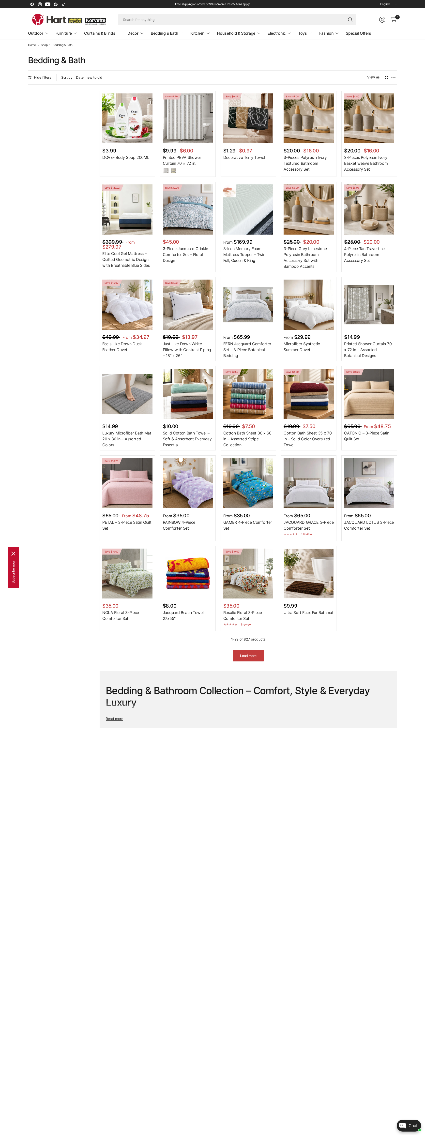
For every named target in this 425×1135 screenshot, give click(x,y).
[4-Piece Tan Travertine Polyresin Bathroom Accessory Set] (369, 209)
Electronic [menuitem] (277, 33)
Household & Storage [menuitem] (236, 33)
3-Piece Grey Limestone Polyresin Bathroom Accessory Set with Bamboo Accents (305, 257)
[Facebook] (32, 4)
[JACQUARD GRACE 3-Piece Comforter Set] (309, 483)
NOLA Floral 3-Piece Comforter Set (120, 615)
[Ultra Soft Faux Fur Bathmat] (309, 574)
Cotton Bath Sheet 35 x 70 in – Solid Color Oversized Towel (308, 439)
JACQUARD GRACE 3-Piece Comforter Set (309, 525)
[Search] (350, 19)
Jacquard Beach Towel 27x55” (183, 615)
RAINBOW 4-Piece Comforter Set (179, 525)
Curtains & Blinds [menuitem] (99, 33)
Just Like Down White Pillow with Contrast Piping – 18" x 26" (187, 349)
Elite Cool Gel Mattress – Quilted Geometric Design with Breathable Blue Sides (126, 259)
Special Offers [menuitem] (358, 33)
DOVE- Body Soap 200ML (125, 157)
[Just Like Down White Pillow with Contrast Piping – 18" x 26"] (188, 305)
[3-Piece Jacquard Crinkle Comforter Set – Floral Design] (188, 209)
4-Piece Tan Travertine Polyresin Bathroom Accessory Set (364, 254)
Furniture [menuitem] (64, 33)
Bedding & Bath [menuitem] (164, 33)
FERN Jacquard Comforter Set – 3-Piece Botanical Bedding (247, 349)
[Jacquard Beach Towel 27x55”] (188, 574)
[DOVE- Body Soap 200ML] (127, 118)
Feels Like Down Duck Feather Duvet (122, 346)
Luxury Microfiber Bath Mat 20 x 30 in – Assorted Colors (126, 439)
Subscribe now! (13, 571)
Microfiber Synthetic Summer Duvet (302, 346)
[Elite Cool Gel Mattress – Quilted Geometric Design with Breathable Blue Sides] (127, 209)
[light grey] (166, 171)
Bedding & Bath (62, 45)
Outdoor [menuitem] (35, 33)
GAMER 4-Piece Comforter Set (247, 525)
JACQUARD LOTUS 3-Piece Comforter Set (369, 525)
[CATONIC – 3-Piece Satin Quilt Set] (369, 394)
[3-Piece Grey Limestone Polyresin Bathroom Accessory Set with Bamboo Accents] (309, 209)
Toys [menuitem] (302, 33)
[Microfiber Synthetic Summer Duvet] (309, 305)
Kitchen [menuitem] (197, 33)
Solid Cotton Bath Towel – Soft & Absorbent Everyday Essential (187, 439)
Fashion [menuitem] (326, 33)
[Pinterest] (56, 4)
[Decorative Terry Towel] (248, 118)
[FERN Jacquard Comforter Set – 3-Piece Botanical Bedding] (248, 305)
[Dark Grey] (173, 171)
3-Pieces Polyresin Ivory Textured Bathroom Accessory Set (305, 163)
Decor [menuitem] (132, 33)
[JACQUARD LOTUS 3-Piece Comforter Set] (369, 483)
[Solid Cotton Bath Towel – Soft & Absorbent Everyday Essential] (188, 394)
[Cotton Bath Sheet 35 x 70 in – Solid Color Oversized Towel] (309, 394)
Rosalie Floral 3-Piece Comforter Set (242, 615)
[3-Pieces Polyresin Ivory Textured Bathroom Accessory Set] (309, 118)
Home (32, 45)
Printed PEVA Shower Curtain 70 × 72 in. (182, 160)
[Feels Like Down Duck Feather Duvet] (127, 305)
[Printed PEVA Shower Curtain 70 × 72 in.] (188, 118)
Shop (44, 45)
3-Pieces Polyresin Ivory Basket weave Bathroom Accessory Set (366, 163)
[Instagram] (40, 4)
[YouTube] (48, 4)
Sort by (67, 77)
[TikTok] (63, 4)
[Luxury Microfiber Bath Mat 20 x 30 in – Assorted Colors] (127, 394)
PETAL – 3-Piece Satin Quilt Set (126, 525)
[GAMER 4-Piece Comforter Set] (248, 483)
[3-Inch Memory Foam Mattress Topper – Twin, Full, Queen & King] (248, 209)
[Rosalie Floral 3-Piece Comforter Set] (248, 574)
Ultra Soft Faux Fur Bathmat (308, 612)
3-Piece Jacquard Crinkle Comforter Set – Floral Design (185, 254)
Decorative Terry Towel (244, 157)
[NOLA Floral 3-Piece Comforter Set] (127, 574)
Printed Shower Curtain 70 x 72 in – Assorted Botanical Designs (368, 349)
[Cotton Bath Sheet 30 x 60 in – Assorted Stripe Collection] (248, 394)
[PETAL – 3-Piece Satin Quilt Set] (127, 483)
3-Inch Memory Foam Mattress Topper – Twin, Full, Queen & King (244, 254)
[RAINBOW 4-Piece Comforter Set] (188, 483)
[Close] (13, 554)
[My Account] (382, 19)
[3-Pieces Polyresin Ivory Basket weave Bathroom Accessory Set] (369, 118)
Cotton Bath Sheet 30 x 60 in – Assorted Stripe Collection (247, 439)
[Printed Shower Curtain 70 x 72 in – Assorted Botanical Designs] (369, 305)
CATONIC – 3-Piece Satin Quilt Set (366, 436)
